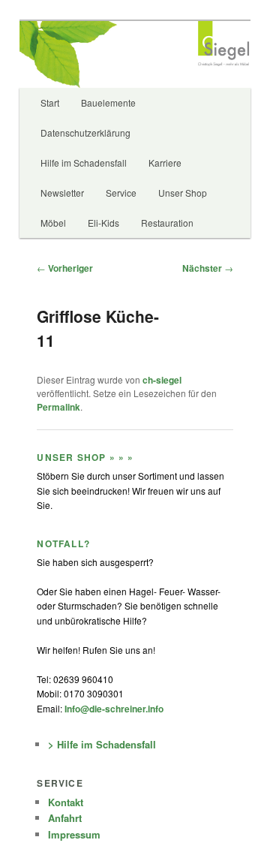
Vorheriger (65, 268)
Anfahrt (65, 818)
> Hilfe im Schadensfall (102, 744)
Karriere (165, 162)
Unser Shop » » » (85, 457)
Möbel (53, 222)
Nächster (207, 268)
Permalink (58, 407)
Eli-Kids (103, 222)
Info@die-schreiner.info (113, 708)
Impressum (74, 834)
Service (121, 192)
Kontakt (65, 802)
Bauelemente (108, 102)
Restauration (167, 222)
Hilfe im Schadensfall (83, 162)
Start (49, 102)
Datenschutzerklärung (85, 132)
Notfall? (63, 543)
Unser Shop (182, 192)
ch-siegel (162, 380)
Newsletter (62, 192)
